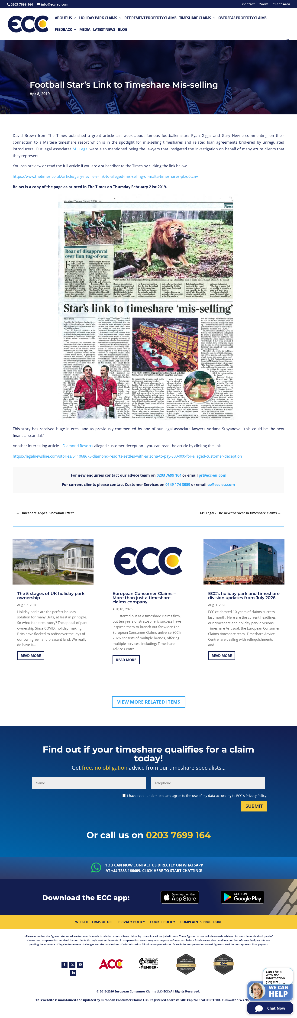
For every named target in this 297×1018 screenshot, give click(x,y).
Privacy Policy (131, 922)
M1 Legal (80, 149)
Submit (254, 806)
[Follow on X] (72, 965)
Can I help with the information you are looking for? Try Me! (275, 977)
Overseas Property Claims (242, 18)
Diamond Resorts (78, 445)
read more (31, 655)
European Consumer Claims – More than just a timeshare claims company (144, 597)
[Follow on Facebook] (64, 965)
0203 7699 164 (169, 475)
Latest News (104, 30)
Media (84, 30)
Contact (248, 4)
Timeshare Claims (195, 18)
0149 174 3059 (177, 484)
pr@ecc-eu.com (212, 475)
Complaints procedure (201, 922)
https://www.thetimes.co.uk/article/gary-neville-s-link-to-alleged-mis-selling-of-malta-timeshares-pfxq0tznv (105, 176)
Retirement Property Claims (150, 18)
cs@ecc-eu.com (221, 484)
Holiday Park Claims (98, 18)
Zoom (263, 4)
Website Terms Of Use (94, 922)
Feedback (63, 30)
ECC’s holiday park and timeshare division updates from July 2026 (244, 595)
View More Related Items (148, 702)
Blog (122, 30)
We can (279, 991)
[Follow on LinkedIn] (73, 973)
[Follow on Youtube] (80, 965)
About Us (63, 18)
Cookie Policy (162, 922)
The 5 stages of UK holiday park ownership (50, 595)
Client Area (281, 4)
